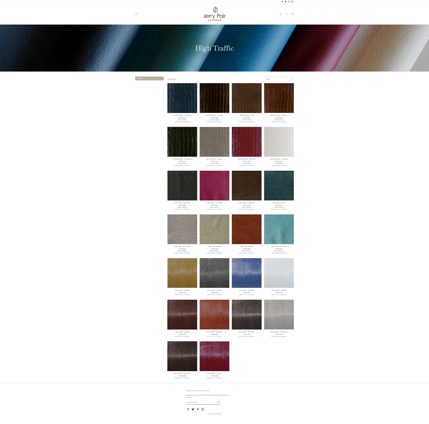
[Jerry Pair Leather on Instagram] (202, 409)
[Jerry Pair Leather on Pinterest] (197, 409)
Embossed (140, 78)
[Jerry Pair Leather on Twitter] (193, 409)
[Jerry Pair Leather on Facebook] (188, 409)
